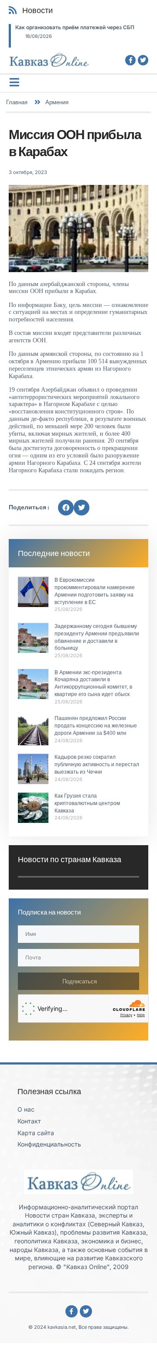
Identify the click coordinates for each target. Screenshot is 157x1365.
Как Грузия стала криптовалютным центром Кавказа (87, 803)
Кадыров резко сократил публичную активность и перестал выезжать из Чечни (97, 764)
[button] (66, 507)
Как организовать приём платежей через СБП (74, 27)
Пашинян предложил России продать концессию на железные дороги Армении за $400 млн (96, 725)
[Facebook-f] (130, 60)
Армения (56, 102)
